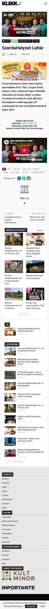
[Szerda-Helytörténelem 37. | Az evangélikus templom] (10, 351)
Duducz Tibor (26, 169)
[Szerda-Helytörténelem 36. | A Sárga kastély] (10, 386)
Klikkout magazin (8, 525)
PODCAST (6, 504)
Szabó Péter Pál (29, 123)
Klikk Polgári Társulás (10, 521)
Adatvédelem (7, 534)
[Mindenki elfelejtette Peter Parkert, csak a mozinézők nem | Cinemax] (10, 453)
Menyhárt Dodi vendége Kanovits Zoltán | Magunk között (28, 361)
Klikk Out (36, 169)
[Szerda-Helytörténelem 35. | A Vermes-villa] (14, 239)
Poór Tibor (25, 172)
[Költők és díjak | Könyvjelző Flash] (10, 419)
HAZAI (8, 234)
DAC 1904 (16, 169)
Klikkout (5, 172)
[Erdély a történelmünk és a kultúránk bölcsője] (10, 332)
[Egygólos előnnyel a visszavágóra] (35, 266)
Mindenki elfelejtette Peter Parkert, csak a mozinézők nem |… (31, 452)
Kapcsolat (6, 542)
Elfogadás (31, 606)
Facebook (6, 551)
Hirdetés (5, 538)
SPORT (14, 41)
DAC (9, 169)
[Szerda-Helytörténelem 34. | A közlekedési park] (14, 266)
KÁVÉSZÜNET (7, 500)
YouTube (5, 555)
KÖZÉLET (5, 479)
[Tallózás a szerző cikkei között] (24, 189)
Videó (7, 41)
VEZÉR (36, 41)
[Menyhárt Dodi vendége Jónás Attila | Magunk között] (35, 239)
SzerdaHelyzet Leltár (37, 172)
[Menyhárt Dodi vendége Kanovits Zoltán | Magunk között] (10, 362)
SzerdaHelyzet (25, 41)
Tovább (42, 606)
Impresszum (6, 517)
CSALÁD (5, 495)
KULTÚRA (6, 483)
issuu (4, 563)
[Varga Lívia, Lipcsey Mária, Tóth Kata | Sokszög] (35, 294)
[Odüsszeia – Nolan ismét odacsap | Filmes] (10, 441)
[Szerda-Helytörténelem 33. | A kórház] (14, 294)
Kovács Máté (15, 172)
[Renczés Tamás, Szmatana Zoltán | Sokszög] (10, 397)
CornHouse (6, 529)
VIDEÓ (4, 508)
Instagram (6, 559)
